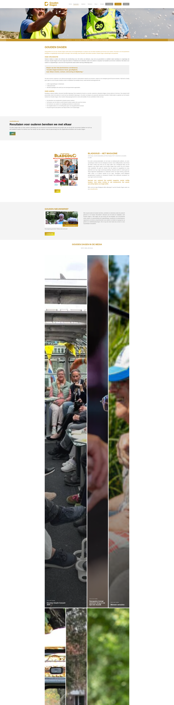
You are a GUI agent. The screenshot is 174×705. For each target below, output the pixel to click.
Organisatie (69, 40)
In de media (105, 40)
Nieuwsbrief (95, 40)
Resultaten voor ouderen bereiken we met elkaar (41, 124)
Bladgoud (86, 40)
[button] (12, 133)
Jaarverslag (78, 40)
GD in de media (51, 600)
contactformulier (94, 189)
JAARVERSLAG (14, 121)
